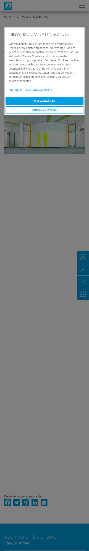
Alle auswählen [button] (44, 101)
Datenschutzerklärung (38, 89)
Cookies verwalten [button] (44, 109)
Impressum (16, 89)
